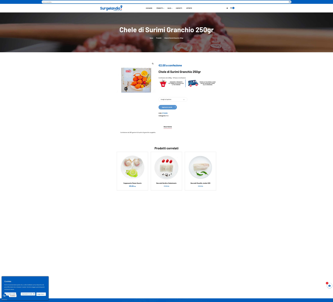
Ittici (167, 116)
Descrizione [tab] (168, 127)
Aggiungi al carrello (167, 107)
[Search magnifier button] (289, 1)
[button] (152, 63)
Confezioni (163, 94)
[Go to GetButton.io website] (4, 299)
